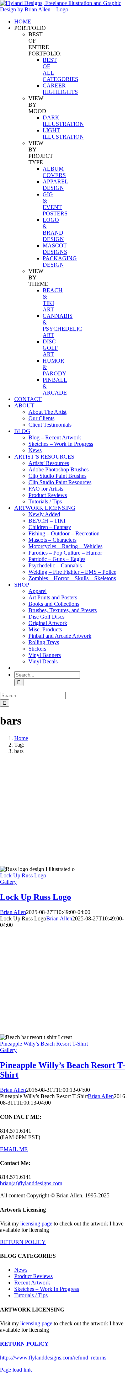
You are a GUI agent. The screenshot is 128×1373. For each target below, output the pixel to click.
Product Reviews (33, 1276)
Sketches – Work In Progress (46, 1289)
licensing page (36, 1223)
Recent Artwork (32, 1282)
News (20, 1270)
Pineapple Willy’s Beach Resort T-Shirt (44, 1044)
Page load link (16, 1370)
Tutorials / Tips (31, 1295)
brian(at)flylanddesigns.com (31, 1183)
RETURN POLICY (23, 1242)
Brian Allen (13, 912)
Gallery (8, 882)
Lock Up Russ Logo (23, 875)
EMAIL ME (14, 1149)
